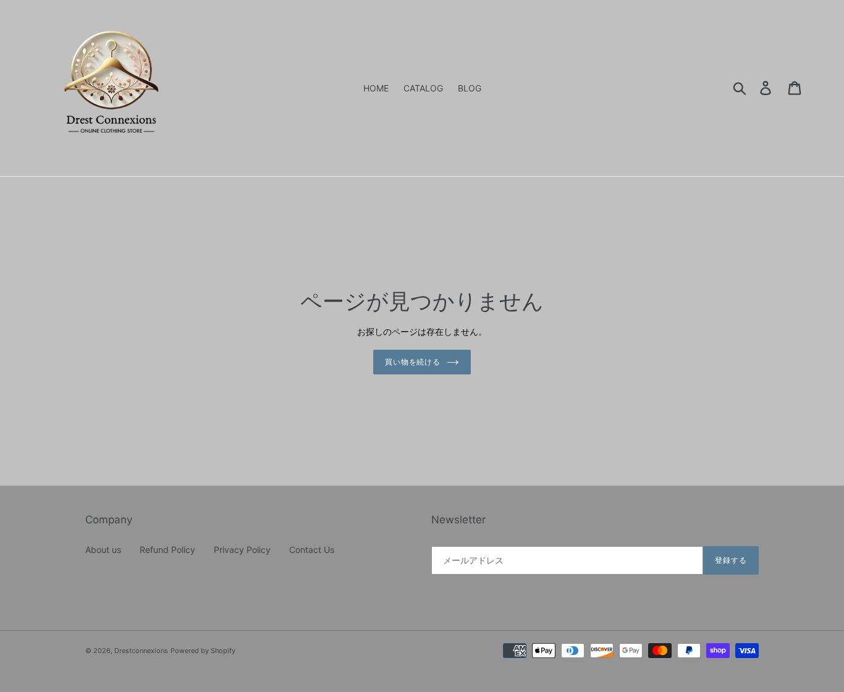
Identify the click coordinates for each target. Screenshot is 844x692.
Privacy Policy (242, 549)
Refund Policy (167, 549)
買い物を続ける (413, 361)
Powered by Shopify (203, 650)
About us (103, 549)
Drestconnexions (141, 650)
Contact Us (311, 549)
